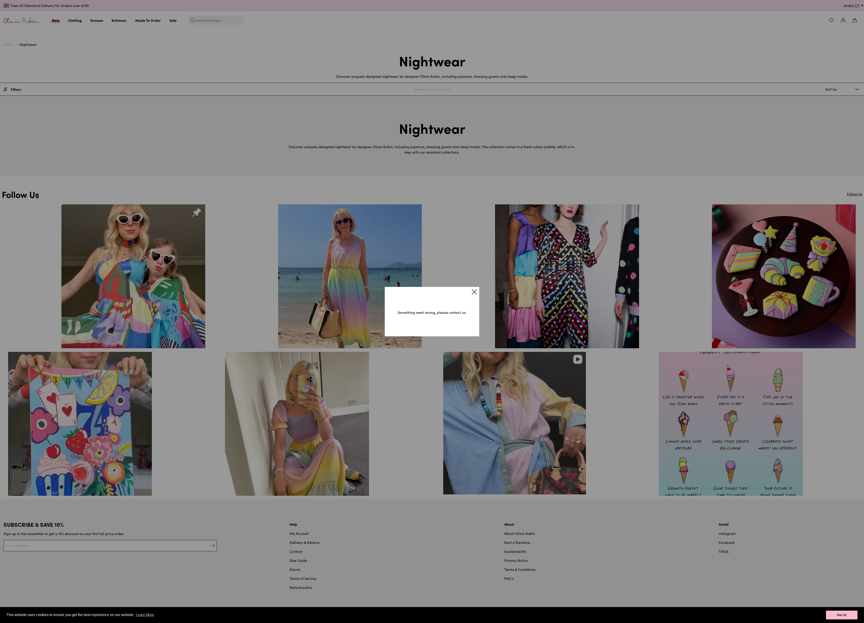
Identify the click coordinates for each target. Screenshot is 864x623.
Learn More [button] (145, 615)
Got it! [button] (842, 615)
